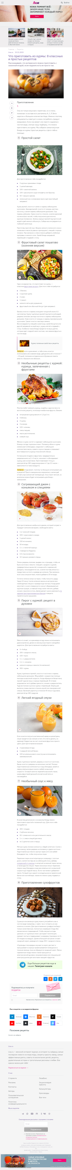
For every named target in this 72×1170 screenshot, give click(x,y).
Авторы (11, 1091)
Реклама (11, 1082)
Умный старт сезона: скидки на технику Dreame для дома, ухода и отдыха (35, 41)
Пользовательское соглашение (16, 1096)
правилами (55, 999)
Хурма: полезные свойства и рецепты (45, 343)
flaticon (40, 1152)
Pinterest (46, 1023)
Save (19, 172)
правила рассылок (42, 1139)
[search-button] (62, 2)
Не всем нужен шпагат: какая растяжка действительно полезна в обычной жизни (16, 41)
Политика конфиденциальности (17, 1103)
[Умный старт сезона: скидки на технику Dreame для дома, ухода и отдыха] (36, 32)
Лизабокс (43, 1078)
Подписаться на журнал (17, 1068)
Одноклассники (46, 1017)
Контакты (12, 1087)
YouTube (18, 1023)
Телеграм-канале (43, 966)
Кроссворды (44, 1093)
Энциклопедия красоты (45, 1083)
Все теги (42, 1097)
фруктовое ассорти (31, 286)
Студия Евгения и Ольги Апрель (40, 1150)
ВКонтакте (32, 1017)
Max (58, 1023)
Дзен (31, 1023)
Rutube (59, 1017)
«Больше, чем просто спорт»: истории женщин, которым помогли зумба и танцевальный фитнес (55, 41)
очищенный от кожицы (25, 863)
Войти (66, 2)
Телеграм (19, 1017)
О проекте (12, 1078)
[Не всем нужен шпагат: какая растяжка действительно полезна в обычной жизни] (16, 32)
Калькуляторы (45, 1089)
